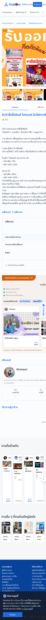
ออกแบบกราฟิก (21, 23)
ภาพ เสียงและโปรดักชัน (10, 585)
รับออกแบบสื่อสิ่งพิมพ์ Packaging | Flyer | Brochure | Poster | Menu (39, 480)
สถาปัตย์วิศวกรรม (8, 591)
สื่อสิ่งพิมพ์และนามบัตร (35, 23)
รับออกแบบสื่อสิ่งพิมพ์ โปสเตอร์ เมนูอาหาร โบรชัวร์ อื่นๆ (28, 477)
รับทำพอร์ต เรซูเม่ (11, 338)
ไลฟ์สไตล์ (5, 582)
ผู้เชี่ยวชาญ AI (21, 12)
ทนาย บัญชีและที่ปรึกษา (11, 588)
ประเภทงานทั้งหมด (7, 23)
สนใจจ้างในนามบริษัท (16, 265)
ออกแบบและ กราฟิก (9, 576)
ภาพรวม (15, 107)
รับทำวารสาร (7, 470)
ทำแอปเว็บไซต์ (7, 579)
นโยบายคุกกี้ (28, 609)
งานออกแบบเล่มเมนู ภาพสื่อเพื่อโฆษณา (17, 476)
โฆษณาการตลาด (36, 12)
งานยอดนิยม (7, 12)
